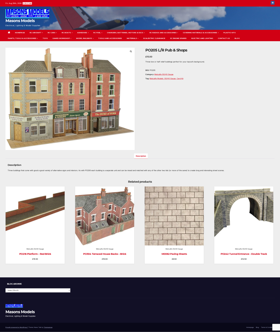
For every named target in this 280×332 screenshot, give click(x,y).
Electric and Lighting (202, 38)
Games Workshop (61, 38)
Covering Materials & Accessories (200, 33)
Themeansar (48, 327)
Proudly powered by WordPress (16, 327)
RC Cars (52, 33)
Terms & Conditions (268, 327)
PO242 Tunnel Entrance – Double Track (244, 253)
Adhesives (82, 33)
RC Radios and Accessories (163, 33)
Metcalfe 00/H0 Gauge (163, 74)
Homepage (20, 33)
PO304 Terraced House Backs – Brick (104, 253)
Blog (237, 38)
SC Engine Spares (178, 38)
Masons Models (20, 20)
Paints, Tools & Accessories (22, 38)
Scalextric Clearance (154, 38)
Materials (132, 38)
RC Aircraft (36, 33)
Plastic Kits (229, 33)
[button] (268, 35)
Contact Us (224, 38)
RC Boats (67, 33)
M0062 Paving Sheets (174, 253)
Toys (45, 38)
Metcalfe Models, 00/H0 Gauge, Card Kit (166, 78)
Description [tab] (141, 156)
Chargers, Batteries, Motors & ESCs (125, 33)
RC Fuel (97, 33)
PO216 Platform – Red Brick (35, 253)
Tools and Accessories (110, 38)
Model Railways (84, 38)
